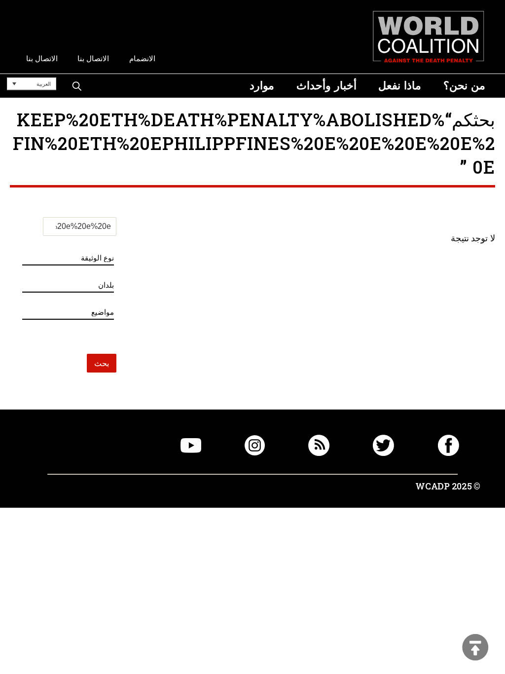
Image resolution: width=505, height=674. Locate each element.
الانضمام (142, 58)
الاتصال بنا (93, 58)
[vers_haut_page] (475, 648)
